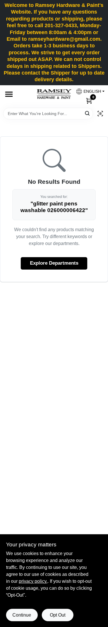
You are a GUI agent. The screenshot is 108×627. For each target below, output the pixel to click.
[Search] (88, 113)
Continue (21, 615)
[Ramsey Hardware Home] (54, 94)
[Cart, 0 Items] (89, 100)
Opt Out (57, 615)
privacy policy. (33, 581)
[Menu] (9, 94)
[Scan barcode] (100, 113)
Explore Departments (54, 263)
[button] (88, 91)
